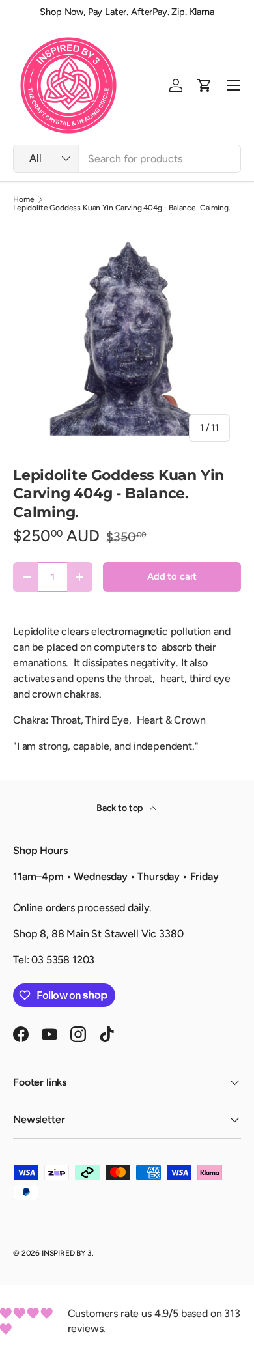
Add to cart (172, 576)
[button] (204, 85)
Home (23, 199)
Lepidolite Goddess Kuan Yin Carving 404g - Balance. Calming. (121, 208)
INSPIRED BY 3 (67, 1253)
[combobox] (127, 158)
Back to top (120, 807)
